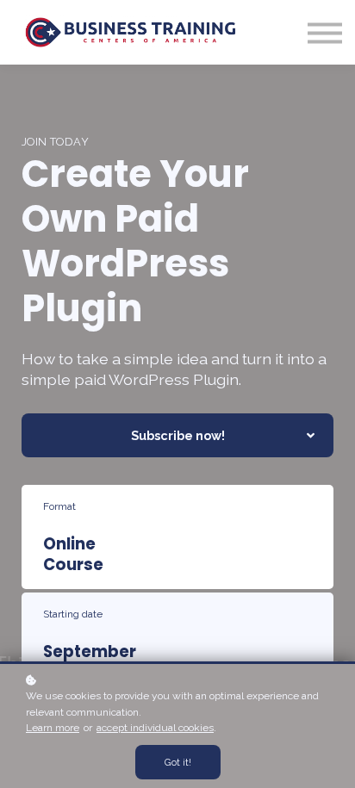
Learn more (52, 728)
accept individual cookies (155, 728)
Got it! (178, 762)
